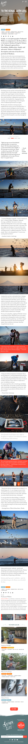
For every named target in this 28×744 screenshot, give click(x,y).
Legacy (3, 29)
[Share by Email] (12, 36)
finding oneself (5, 676)
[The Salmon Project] (21, 725)
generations (14, 31)
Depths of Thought (6, 645)
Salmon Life (4, 3)
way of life (15, 649)
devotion (17, 701)
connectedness (17, 675)
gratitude (12, 676)
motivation (20, 31)
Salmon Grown (5, 698)
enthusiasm (4, 32)
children (8, 31)
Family (3, 31)
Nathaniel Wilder (4, 598)
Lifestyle (4, 647)
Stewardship (10, 647)
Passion (8, 29)
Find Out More (21, 730)
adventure (21, 649)
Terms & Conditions (20, 741)
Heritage (4, 700)
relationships (11, 32)
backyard (4, 649)
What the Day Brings (6, 671)
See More (14, 709)
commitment (10, 675)
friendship (17, 32)
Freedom (4, 673)
